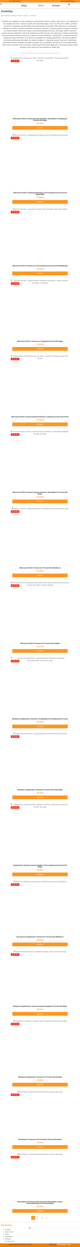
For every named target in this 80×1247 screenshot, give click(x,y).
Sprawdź (40, 128)
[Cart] (68, 6)
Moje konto (9, 1232)
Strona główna (6, 15)
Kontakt (56, 5)
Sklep (24, 5)
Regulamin (8, 1236)
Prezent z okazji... (23, 15)
